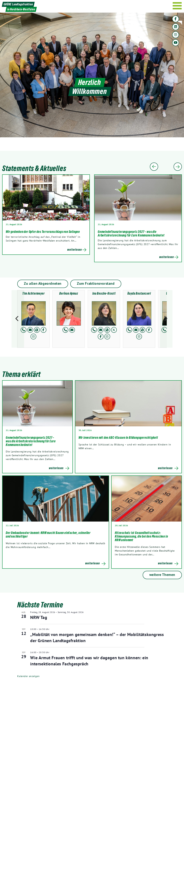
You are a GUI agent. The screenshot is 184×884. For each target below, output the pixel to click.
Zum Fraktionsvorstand (96, 283)
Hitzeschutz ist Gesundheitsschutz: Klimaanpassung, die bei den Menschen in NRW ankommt (141, 536)
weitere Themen (162, 574)
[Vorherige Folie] (154, 167)
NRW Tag (38, 617)
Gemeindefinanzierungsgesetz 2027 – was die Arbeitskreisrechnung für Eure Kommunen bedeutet (131, 233)
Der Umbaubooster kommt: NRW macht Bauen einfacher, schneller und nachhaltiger (48, 534)
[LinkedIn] (175, 26)
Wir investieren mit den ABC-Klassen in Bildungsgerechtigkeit (119, 437)
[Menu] (177, 6)
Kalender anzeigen (28, 676)
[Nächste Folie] (178, 167)
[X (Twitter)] (114, 330)
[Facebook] (175, 18)
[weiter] (166, 319)
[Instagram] (175, 34)
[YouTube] (175, 42)
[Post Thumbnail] (37, 403)
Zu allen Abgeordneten (42, 283)
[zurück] (18, 319)
